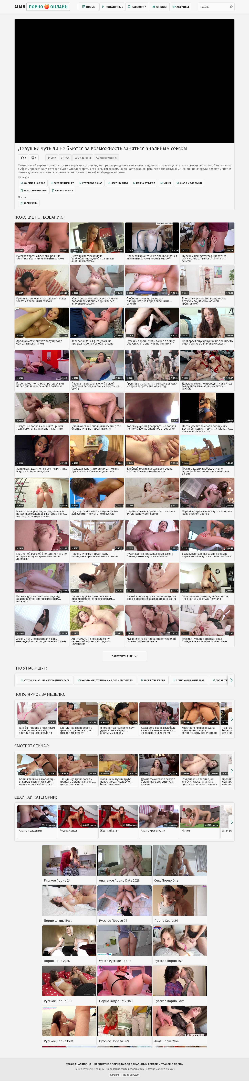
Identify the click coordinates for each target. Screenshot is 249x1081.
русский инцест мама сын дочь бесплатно (106, 680)
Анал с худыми (64, 190)
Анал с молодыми (191, 183)
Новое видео (131, 1074)
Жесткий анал (119, 183)
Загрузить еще (122, 656)
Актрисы (183, 6)
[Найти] (231, 6)
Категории (139, 6)
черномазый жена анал (190, 680)
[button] (230, 680)
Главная (114, 1074)
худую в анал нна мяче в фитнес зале (46, 680)
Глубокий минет (64, 183)
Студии (161, 6)
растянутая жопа (154, 680)
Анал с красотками (35, 190)
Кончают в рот (145, 183)
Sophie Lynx (30, 203)
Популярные (114, 6)
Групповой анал (92, 183)
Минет (167, 183)
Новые (90, 6)
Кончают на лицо (34, 183)
